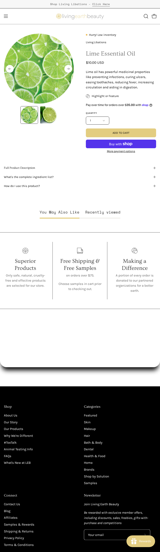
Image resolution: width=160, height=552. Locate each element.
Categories (92, 407)
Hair (87, 436)
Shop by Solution (96, 476)
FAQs (7, 456)
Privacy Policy (14, 538)
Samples (90, 483)
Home (88, 463)
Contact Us (12, 504)
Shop (8, 407)
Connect (10, 495)
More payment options (121, 151)
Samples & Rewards (19, 524)
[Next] (68, 69)
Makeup (90, 429)
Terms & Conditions (19, 545)
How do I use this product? (22, 186)
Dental (89, 449)
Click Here (101, 4)
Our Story (11, 422)
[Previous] (10, 69)
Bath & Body (93, 442)
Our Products (13, 429)
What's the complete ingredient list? (29, 177)
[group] (80, 4)
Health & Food (94, 456)
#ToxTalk (10, 442)
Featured (90, 415)
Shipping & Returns (19, 531)
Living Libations (96, 42)
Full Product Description (19, 168)
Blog (7, 511)
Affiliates (11, 518)
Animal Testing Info (18, 449)
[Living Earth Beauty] (80, 16)
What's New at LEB (17, 463)
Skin (87, 422)
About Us (10, 415)
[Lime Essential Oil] (29, 115)
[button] (145, 16)
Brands (89, 469)
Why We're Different (18, 436)
